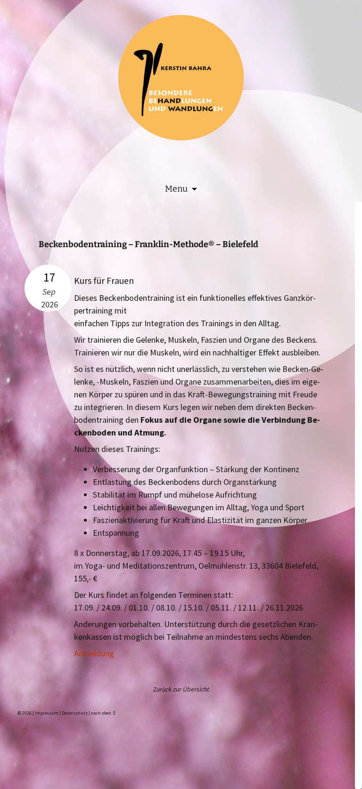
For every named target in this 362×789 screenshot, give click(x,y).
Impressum (46, 713)
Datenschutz (75, 713)
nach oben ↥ (103, 713)
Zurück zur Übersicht (181, 689)
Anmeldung (94, 653)
